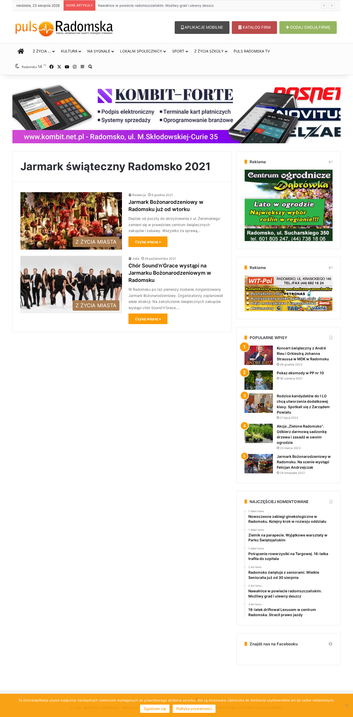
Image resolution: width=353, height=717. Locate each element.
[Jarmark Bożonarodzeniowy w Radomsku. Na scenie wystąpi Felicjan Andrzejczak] (258, 463)
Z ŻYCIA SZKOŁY (209, 51)
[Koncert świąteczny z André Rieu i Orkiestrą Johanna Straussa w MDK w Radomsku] (258, 355)
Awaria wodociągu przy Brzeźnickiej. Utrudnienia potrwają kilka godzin (153, 5)
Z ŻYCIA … (42, 51)
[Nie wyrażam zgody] (346, 705)
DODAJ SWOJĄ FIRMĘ (309, 27)
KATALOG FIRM (256, 27)
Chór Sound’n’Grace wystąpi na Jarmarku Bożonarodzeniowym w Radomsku (169, 273)
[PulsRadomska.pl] (64, 27)
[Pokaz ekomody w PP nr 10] (258, 380)
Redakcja (139, 195)
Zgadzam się (155, 708)
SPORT (178, 51)
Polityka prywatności (194, 708)
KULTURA (69, 51)
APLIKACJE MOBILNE (203, 27)
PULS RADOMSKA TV (252, 51)
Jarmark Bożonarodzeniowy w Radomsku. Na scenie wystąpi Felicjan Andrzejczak (304, 461)
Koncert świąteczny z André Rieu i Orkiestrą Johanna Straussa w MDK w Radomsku (303, 353)
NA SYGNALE (98, 51)
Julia (135, 258)
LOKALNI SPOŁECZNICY (141, 51)
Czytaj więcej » (148, 242)
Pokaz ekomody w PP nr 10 (300, 373)
